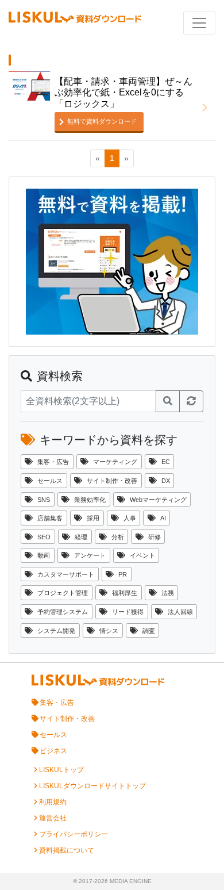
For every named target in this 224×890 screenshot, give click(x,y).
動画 (43, 555)
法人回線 (180, 611)
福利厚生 (124, 592)
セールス (50, 480)
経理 (81, 537)
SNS (43, 499)
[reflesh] (191, 401)
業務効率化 (90, 499)
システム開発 (56, 630)
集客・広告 (53, 461)
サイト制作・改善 (112, 480)
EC (165, 461)
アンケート (90, 555)
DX (165, 480)
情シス (108, 630)
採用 (93, 518)
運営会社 (53, 818)
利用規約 (53, 802)
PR (122, 574)
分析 (117, 537)
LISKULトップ (61, 770)
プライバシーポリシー (73, 834)
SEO (44, 537)
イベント (142, 555)
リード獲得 (128, 611)
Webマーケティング (158, 499)
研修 (154, 537)
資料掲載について (66, 850)
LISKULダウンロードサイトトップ (92, 786)
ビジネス (53, 751)
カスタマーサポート (65, 574)
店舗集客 (50, 518)
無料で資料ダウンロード (102, 121)
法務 (167, 592)
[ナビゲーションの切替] (199, 22)
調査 (148, 630)
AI (163, 518)
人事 (129, 518)
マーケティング (115, 461)
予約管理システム (62, 611)
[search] (168, 401)
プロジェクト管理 (62, 592)
